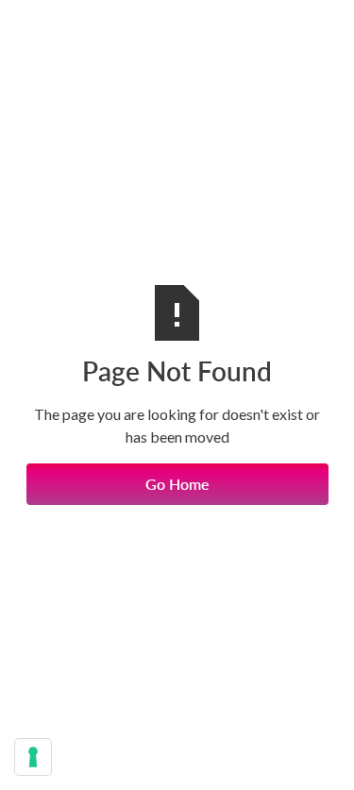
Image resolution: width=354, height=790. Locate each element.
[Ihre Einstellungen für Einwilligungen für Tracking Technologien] (33, 757)
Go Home (177, 484)
